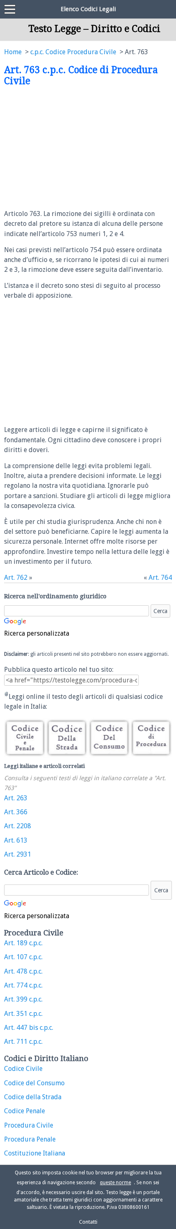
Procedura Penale (30, 1139)
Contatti (88, 1222)
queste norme (115, 1182)
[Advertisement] (73, 148)
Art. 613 (15, 840)
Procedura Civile (28, 1125)
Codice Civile (23, 1069)
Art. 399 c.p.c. (23, 999)
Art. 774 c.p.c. (23, 985)
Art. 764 (160, 577)
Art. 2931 (17, 854)
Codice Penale (24, 1111)
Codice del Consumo (34, 1083)
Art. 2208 (17, 826)
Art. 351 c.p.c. (23, 1014)
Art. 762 (15, 577)
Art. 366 (15, 812)
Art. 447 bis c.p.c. (28, 1027)
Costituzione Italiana (34, 1153)
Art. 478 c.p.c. (23, 971)
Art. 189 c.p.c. (23, 943)
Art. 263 (15, 798)
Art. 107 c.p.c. (23, 957)
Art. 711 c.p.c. (23, 1041)
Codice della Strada (32, 1097)
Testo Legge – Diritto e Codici (94, 28)
